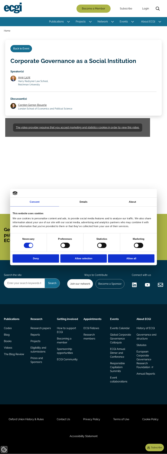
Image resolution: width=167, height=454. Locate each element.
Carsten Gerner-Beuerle (32, 105)
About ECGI (148, 21)
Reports (35, 334)
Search (158, 9)
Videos (8, 347)
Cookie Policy (150, 419)
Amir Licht (24, 77)
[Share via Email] (160, 284)
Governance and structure (146, 336)
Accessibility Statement (84, 436)
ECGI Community (67, 359)
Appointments (92, 319)
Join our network (80, 283)
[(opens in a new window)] (134, 284)
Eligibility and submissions (38, 349)
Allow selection (83, 258)
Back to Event (21, 48)
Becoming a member (64, 340)
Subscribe (126, 8)
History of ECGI (146, 328)
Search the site (13, 275)
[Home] (13, 8)
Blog (7, 334)
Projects (81, 21)
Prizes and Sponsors (36, 360)
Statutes (141, 345)
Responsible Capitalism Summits (117, 367)
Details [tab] (84, 201)
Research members (89, 336)
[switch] (65, 245)
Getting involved (67, 319)
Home (7, 30)
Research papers (40, 328)
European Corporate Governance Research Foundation (144, 359)
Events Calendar (120, 328)
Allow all (131, 258)
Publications (56, 21)
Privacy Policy (91, 419)
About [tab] (132, 201)
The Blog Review (14, 354)
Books (8, 341)
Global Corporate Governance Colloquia (120, 338)
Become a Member (93, 8)
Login (145, 8)
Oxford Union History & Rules (26, 419)
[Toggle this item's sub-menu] (68, 21)
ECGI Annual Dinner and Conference (117, 352)
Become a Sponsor (110, 283)
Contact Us (63, 419)
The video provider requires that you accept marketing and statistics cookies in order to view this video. (77, 127)
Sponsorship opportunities (65, 350)
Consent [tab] (34, 201)
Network (103, 21)
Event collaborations (118, 379)
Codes (8, 328)
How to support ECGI (66, 330)
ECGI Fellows (91, 328)
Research (36, 319)
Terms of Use (121, 419)
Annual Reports (146, 373)
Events (124, 21)
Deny (36, 258)
